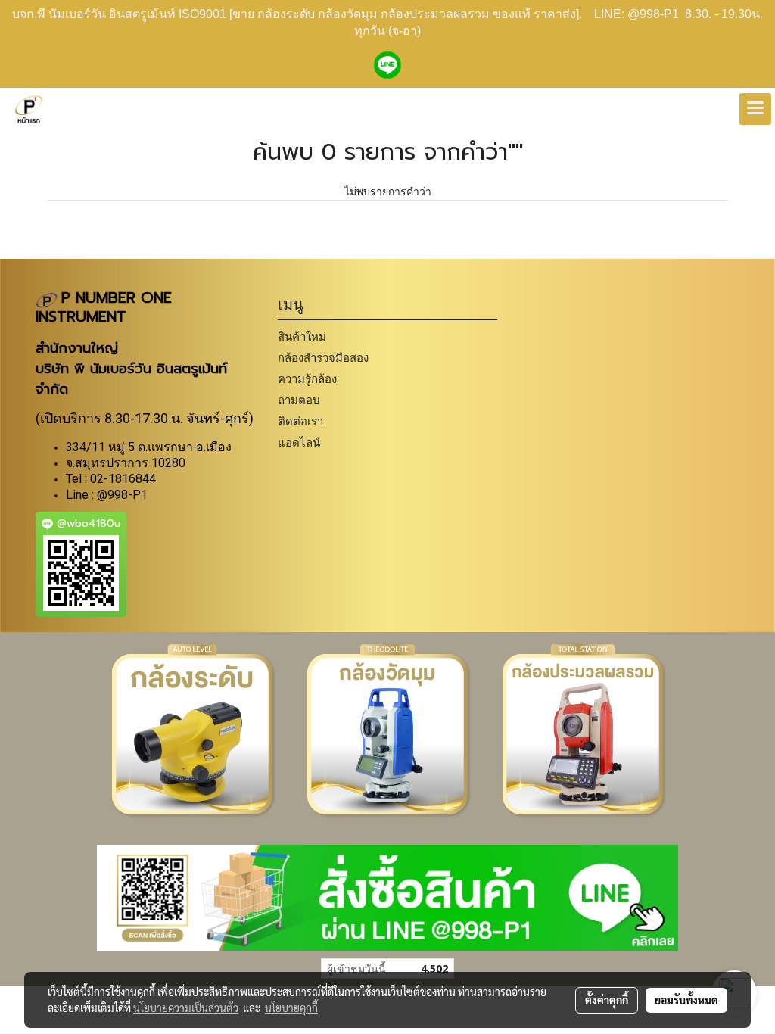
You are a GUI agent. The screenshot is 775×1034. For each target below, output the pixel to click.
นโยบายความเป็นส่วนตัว (185, 1007)
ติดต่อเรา (300, 421)
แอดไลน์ (299, 442)
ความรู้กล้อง (307, 379)
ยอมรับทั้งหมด (686, 1000)
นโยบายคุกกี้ (291, 1007)
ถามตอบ (299, 400)
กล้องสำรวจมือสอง (323, 357)
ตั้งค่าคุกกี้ (606, 1000)
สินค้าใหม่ (302, 336)
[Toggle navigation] (755, 109)
